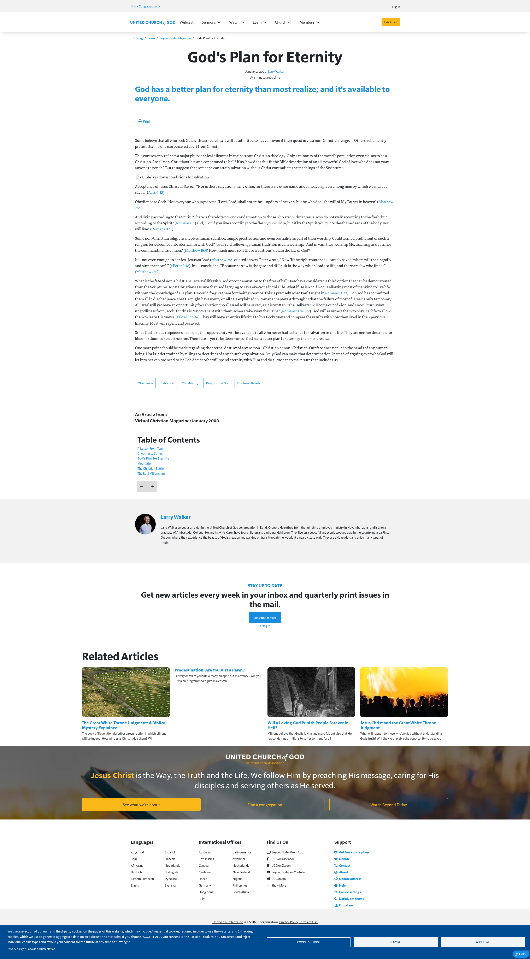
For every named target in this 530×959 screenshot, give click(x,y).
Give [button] (388, 21)
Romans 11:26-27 (296, 310)
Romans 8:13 (162, 228)
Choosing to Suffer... (150, 453)
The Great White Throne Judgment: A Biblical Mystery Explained (124, 725)
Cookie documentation (41, 949)
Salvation (167, 383)
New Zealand (241, 872)
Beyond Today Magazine (175, 38)
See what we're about (141, 804)
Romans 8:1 (185, 222)
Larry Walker (276, 71)
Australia (205, 852)
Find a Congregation (144, 6)
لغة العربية (137, 852)
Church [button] (280, 22)
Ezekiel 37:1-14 (186, 316)
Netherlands (241, 865)
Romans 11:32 (336, 292)
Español (170, 852)
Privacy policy (15, 949)
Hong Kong (206, 892)
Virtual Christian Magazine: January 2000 (177, 420)
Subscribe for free (265, 618)
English (135, 885)
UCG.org (137, 38)
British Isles (206, 859)
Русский (171, 879)
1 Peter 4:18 (180, 265)
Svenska (170, 885)
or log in (265, 626)
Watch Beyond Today (388, 804)
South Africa (241, 892)
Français (170, 859)
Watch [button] (234, 22)
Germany (205, 885)
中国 (134, 859)
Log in (396, 6)
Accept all (483, 942)
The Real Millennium (151, 473)
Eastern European (142, 879)
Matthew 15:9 (196, 250)
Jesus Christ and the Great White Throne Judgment (398, 725)
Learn (151, 38)
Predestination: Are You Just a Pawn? (210, 670)
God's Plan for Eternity (153, 458)
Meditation (144, 463)
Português (171, 872)
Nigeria (237, 879)
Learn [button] (257, 22)
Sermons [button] (209, 22)
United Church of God (227, 922)
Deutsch (136, 872)
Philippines (240, 885)
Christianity (190, 383)
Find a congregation (265, 804)
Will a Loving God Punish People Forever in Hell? (307, 725)
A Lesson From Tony (150, 448)
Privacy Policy (289, 922)
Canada (203, 865)
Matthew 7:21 (222, 259)
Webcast (187, 22)
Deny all (396, 942)
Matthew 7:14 (147, 271)
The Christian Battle (150, 468)
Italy (202, 898)
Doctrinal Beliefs (248, 383)
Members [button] (307, 22)
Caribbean (205, 872)
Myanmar (239, 859)
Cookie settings (308, 942)
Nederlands (172, 865)
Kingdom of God (218, 383)
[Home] (153, 22)
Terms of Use (308, 922)
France (203, 879)
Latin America (242, 852)
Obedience (145, 383)
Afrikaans (137, 865)
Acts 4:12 (155, 192)
